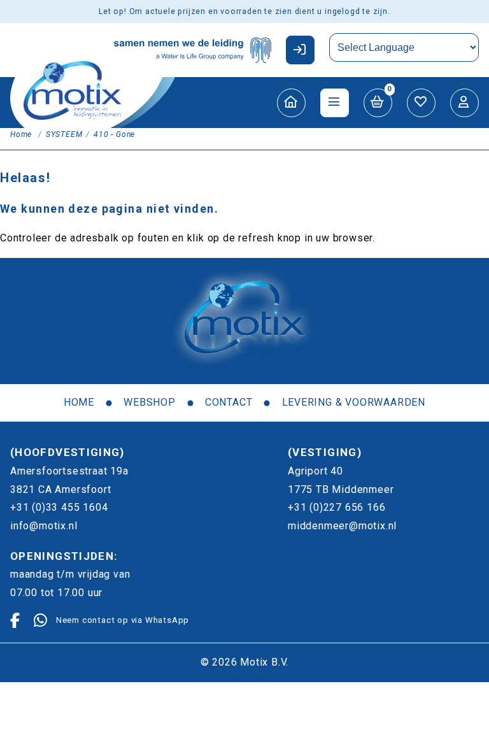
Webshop (150, 402)
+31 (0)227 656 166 (336, 507)
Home (79, 402)
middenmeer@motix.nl (342, 526)
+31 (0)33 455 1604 (59, 507)
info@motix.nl (43, 526)
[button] (300, 50)
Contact (229, 402)
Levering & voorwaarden (354, 402)
